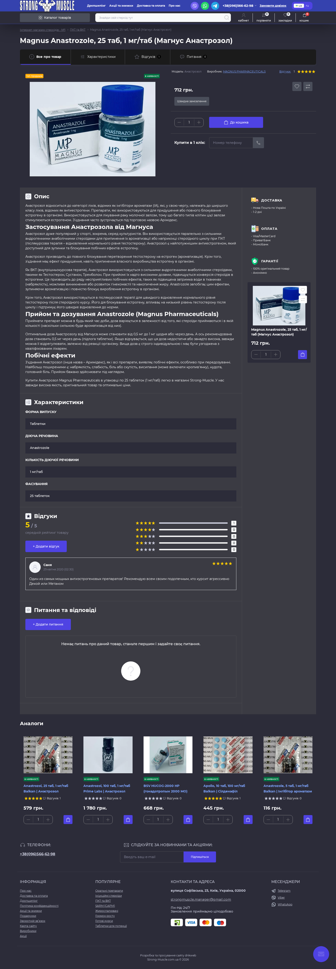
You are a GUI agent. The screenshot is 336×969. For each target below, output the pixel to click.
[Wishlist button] (296, 86)
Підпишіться (200, 857)
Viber (281, 897)
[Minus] (179, 122)
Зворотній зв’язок (32, 921)
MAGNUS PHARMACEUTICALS (244, 71)
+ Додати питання (48, 624)
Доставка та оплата (151, 5)
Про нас (174, 5)
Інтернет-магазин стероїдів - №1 (42, 30)
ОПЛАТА (269, 229)
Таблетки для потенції (111, 926)
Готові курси (104, 921)
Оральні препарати (109, 890)
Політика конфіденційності (39, 905)
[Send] (258, 142)
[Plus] (198, 122)
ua (300, 5)
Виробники (28, 931)
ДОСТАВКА (271, 200)
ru (307, 5)
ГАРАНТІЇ (269, 261)
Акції (23, 936)
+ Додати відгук (46, 546)
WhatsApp (285, 904)
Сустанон (73, 275)
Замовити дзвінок (273, 5)
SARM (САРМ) (105, 905)
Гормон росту (105, 916)
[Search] (227, 17)
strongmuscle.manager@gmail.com (201, 899)
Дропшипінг (96, 5)
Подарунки (28, 916)
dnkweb (190, 955)
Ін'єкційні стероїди (108, 895)
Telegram (284, 890)
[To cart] (302, 354)
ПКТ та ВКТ (77, 29)
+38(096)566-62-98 (37, 854)
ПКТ (221, 238)
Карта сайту (28, 926)
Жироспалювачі (106, 911)
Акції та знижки (121, 5)
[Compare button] (307, 86)
